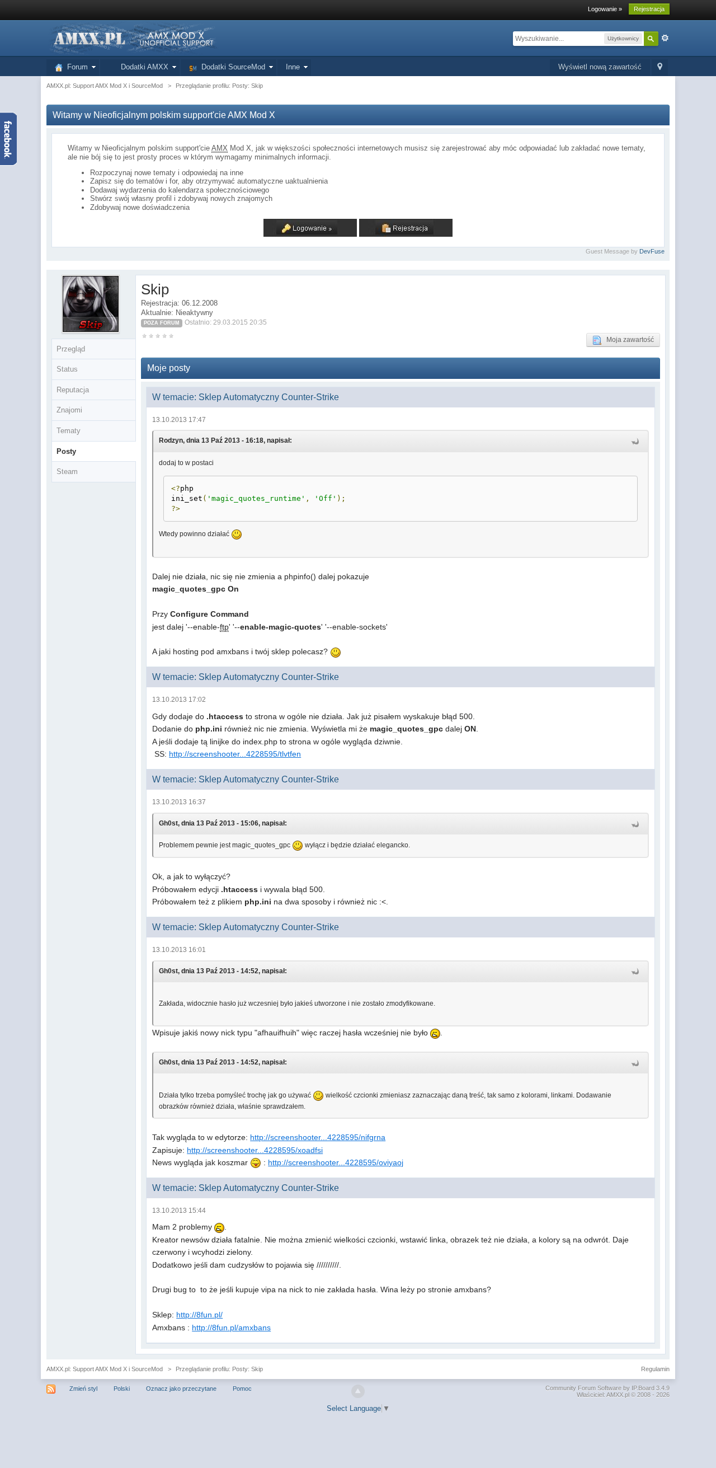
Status (67, 369)
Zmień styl (83, 1388)
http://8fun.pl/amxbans (231, 1327)
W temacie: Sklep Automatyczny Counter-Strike (245, 397)
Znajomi (69, 410)
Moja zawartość (627, 340)
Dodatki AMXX (142, 67)
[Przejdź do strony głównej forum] (132, 38)
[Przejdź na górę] (358, 1391)
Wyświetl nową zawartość (600, 67)
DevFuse (652, 251)
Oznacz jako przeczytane (181, 1388)
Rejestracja (649, 9)
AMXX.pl (617, 1394)
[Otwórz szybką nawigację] (660, 67)
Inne (293, 67)
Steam (67, 471)
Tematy (68, 430)
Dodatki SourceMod (231, 67)
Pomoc (242, 1388)
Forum (75, 67)
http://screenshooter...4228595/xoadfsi (255, 1150)
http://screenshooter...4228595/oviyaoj (335, 1162)
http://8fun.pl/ (199, 1314)
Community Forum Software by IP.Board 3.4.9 (607, 1388)
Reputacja (72, 390)
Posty (66, 451)
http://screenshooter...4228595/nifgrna (317, 1137)
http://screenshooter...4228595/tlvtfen (235, 753)
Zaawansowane (665, 38)
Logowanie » (605, 9)
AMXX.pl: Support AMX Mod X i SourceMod (104, 1369)
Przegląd (70, 349)
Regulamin (655, 1369)
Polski (122, 1388)
